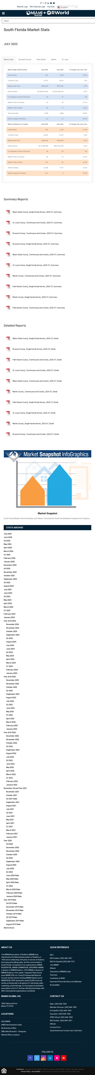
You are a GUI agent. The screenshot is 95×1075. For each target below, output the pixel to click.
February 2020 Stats (14, 893)
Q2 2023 (9, 705)
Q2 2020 (9, 872)
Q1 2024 (9, 666)
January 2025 (9, 617)
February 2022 (12, 781)
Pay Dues (51, 7)
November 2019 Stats (15, 910)
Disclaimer (20, 1069)
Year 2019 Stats (10, 900)
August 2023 (11, 698)
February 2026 (9, 558)
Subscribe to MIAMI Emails (60, 972)
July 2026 (8, 534)
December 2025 (10, 565)
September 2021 (12, 802)
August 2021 (11, 806)
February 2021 (12, 834)
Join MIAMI (54, 965)
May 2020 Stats (12, 879)
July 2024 (10, 645)
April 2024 (10, 659)
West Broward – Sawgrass (15, 1031)
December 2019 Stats (14, 907)
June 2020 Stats (12, 875)
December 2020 (12, 847)
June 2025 (8, 593)
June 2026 (8, 537)
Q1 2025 (7, 610)
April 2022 (10, 771)
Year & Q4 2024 (10, 621)
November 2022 (12, 740)
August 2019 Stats (13, 924)
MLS (51, 955)
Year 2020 (8, 841)
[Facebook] (30, 1058)
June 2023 (10, 708)
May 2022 (10, 767)
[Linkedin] (50, 1058)
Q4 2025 (7, 569)
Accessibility (55, 985)
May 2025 (7, 600)
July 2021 (10, 809)
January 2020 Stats (14, 896)
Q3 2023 (9, 691)
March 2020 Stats (13, 889)
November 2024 (12, 628)
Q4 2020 (9, 844)
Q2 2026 (7, 541)
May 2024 (10, 656)
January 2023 (11, 729)
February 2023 (12, 726)
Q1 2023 (9, 715)
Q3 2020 (9, 858)
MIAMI (7, 1021)
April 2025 (8, 603)
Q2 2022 (9, 760)
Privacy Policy (25, 1071)
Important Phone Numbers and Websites (66, 982)
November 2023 (12, 684)
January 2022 (11, 785)
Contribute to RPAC (57, 978)
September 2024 (12, 635)
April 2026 (8, 548)
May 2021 (10, 820)
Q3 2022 (9, 746)
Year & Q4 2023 (10, 677)
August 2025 (9, 586)
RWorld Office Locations (10, 1035)
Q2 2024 (9, 652)
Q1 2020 (9, 886)
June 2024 (10, 649)
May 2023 (10, 712)
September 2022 (12, 750)
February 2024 (12, 670)
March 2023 (11, 722)
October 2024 (11, 631)
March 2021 (11, 830)
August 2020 (11, 865)
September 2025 (10, 579)
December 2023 (12, 680)
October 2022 (11, 743)
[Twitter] (37, 1058)
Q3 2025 (7, 583)
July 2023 (10, 701)
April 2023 (10, 719)
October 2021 (11, 795)
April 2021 (10, 823)
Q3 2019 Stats (11, 917)
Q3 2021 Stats (11, 799)
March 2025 (8, 607)
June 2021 (10, 816)
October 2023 (11, 687)
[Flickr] (57, 1058)
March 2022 (11, 774)
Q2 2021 (9, 813)
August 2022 (11, 753)
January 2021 (11, 837)
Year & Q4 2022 (10, 732)
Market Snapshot (47, 513)
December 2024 (12, 624)
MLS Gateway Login (37, 7)
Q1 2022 (9, 778)
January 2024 (11, 673)
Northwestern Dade (14, 1025)
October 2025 (9, 576)
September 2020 (12, 861)
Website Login (22, 7)
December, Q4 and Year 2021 (15, 788)
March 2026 (8, 551)
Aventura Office (10, 1028)
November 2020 (12, 851)
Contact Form (55, 1027)
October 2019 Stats (14, 914)
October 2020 (11, 855)
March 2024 (11, 663)
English (64, 7)
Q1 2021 (9, 827)
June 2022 (10, 764)
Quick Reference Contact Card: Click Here (66, 1031)
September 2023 (12, 694)
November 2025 (10, 572)
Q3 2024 (9, 638)
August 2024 (11, 642)
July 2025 (8, 590)
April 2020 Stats (12, 882)
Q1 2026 (7, 555)
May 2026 (7, 544)
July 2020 (10, 869)
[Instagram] (43, 1058)
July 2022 (10, 757)
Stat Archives (9, 928)
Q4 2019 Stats (11, 903)
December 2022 (12, 736)
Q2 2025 (7, 596)
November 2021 (12, 792)
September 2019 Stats (15, 921)
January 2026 (9, 562)
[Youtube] (63, 1058)
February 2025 (9, 614)
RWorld (53, 968)
